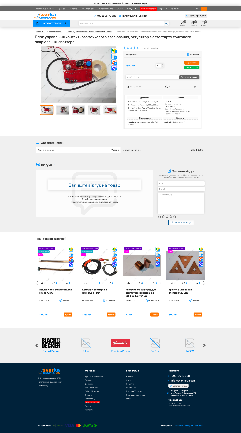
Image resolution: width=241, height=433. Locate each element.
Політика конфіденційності (50, 382)
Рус (197, 9)
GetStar (155, 351)
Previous (36, 283)
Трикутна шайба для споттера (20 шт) (180, 291)
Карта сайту (43, 385)
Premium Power (120, 351)
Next (204, 283)
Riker (86, 351)
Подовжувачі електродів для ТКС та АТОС (55, 291)
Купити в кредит (192, 68)
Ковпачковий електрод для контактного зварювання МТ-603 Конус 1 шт (141, 292)
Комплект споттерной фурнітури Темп (94, 291)
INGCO (190, 351)
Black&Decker (51, 351)
